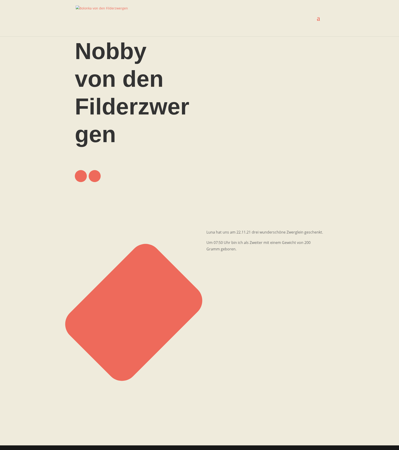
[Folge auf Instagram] (95, 176)
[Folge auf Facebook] (81, 176)
